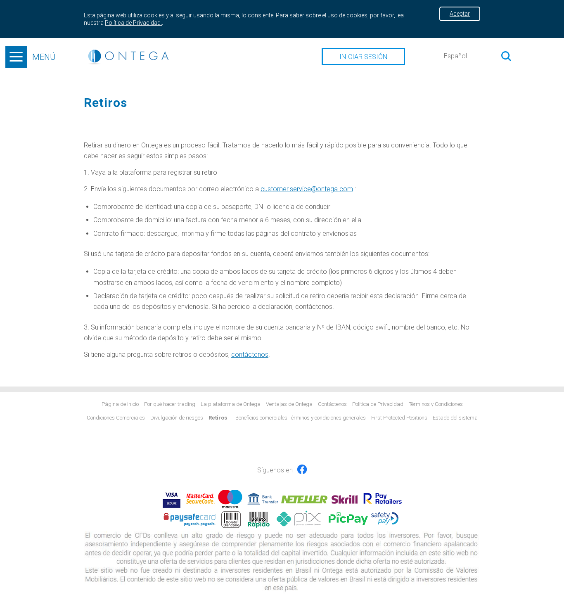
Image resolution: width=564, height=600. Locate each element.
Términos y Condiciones (436, 404)
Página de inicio (120, 404)
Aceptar (460, 13)
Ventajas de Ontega (289, 404)
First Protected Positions (399, 418)
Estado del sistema (455, 418)
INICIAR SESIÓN (363, 57)
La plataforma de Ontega (231, 404)
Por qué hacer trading (169, 404)
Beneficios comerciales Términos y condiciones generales (300, 418)
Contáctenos (332, 404)
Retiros (218, 418)
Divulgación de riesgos (176, 418)
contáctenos (313, 307)
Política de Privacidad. (133, 22)
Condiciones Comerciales (116, 418)
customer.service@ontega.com (307, 189)
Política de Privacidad (377, 404)
